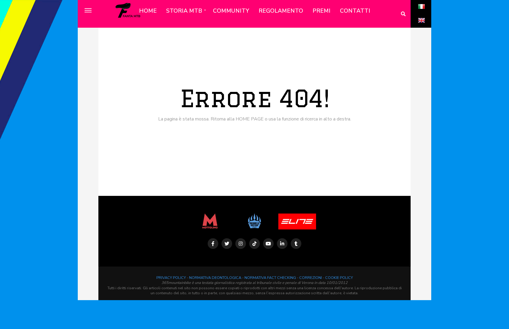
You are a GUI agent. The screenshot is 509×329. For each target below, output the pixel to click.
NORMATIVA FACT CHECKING (270, 277)
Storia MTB (184, 11)
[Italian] (421, 13)
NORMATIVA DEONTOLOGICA (215, 277)
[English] (421, 27)
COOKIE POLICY (339, 277)
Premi (321, 11)
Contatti (355, 11)
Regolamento (281, 11)
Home (148, 11)
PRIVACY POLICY (171, 277)
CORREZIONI (310, 277)
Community (231, 11)
